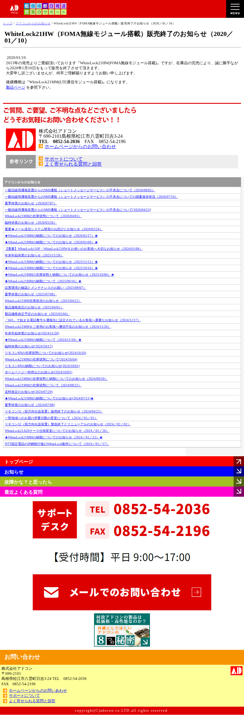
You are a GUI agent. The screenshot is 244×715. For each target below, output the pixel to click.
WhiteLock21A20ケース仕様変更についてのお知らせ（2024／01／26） (57, 430)
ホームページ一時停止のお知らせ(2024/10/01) (38, 372)
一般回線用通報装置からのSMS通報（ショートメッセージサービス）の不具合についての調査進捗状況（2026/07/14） (91, 196)
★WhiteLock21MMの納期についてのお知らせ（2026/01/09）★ (51, 242)
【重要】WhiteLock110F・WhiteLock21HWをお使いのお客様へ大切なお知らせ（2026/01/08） (74, 248)
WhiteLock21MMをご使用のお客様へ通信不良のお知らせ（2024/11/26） (58, 326)
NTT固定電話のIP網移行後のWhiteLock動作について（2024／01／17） (57, 444)
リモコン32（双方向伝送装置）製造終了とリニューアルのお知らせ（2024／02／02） (68, 424)
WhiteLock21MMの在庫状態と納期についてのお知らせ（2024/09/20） (56, 378)
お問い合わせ (22, 656)
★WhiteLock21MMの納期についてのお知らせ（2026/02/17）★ (51, 235)
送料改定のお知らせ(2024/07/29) (29, 391)
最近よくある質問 (23, 492)
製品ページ (15, 87)
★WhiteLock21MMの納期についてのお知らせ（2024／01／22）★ (54, 437)
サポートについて (64, 158)
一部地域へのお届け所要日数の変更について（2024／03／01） (51, 418)
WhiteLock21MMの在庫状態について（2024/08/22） (43, 385)
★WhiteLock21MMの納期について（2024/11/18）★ (43, 339)
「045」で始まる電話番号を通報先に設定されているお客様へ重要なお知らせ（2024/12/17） (73, 320)
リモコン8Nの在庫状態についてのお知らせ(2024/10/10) (45, 353)
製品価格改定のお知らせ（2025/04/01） (34, 307)
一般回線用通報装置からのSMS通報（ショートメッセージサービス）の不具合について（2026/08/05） (80, 190)
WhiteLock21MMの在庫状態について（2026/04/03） (43, 216)
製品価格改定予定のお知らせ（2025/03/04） (37, 314)
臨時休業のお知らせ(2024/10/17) (29, 346)
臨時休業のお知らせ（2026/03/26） (31, 222)
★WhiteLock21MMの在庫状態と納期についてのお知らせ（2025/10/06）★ (59, 274)
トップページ (18, 461)
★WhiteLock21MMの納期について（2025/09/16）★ (43, 281)
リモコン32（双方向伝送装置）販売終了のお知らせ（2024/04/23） (54, 411)
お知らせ (14, 471)
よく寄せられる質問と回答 (73, 164)
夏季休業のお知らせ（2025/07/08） (31, 294)
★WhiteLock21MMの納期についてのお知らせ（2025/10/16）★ (51, 268)
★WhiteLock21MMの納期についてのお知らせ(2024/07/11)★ (49, 398)
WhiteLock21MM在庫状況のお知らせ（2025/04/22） (43, 300)
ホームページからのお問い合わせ (80, 146)
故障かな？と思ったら (28, 481)
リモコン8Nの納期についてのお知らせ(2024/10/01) (42, 366)
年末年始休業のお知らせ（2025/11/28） (34, 255)
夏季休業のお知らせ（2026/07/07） (31, 203)
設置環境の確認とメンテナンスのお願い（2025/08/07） (45, 287)
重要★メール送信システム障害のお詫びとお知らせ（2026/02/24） (54, 229)
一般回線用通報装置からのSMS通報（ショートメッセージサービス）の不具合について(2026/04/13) (78, 209)
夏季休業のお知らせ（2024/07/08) (30, 405)
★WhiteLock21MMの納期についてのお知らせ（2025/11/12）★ (51, 262)
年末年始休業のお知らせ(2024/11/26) (32, 333)
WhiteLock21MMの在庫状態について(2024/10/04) (41, 359)
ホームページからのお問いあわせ (38, 691)
